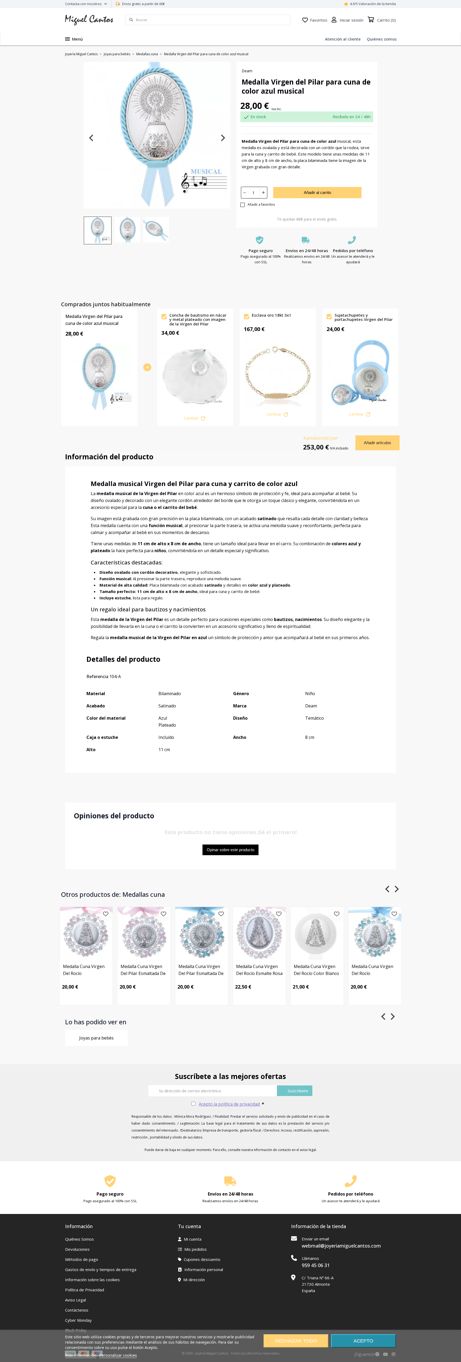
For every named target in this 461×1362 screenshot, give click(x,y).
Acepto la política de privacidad (229, 1104)
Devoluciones (77, 1249)
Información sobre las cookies (92, 1279)
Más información (80, 1355)
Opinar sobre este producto (230, 849)
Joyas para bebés (96, 1038)
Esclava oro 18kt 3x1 (271, 315)
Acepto (363, 1341)
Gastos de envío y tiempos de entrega (100, 1269)
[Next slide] (222, 137)
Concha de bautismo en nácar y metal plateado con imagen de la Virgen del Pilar (197, 319)
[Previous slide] (91, 137)
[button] (98, 230)
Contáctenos (76, 1310)
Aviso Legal (75, 1300)
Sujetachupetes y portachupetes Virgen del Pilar (364, 317)
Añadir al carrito (317, 192)
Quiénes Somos (79, 1239)
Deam (247, 70)
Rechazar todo (296, 1341)
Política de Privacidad (84, 1289)
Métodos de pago (81, 1259)
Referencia (97, 676)
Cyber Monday (78, 1320)
